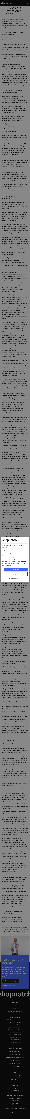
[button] (15, 578)
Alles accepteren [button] (15, 569)
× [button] (27, 540)
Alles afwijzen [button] (16, 574)
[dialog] (15, 559)
